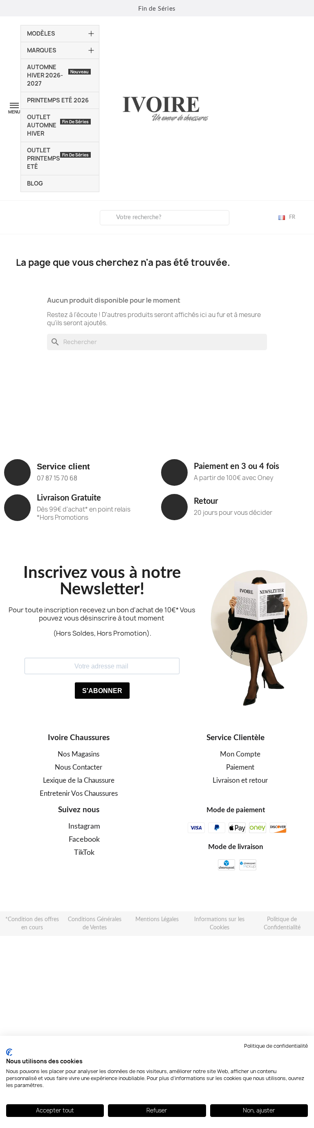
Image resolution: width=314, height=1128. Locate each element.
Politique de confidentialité (276, 1045)
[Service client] (17, 472)
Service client (63, 466)
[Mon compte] (13, 216)
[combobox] (164, 218)
